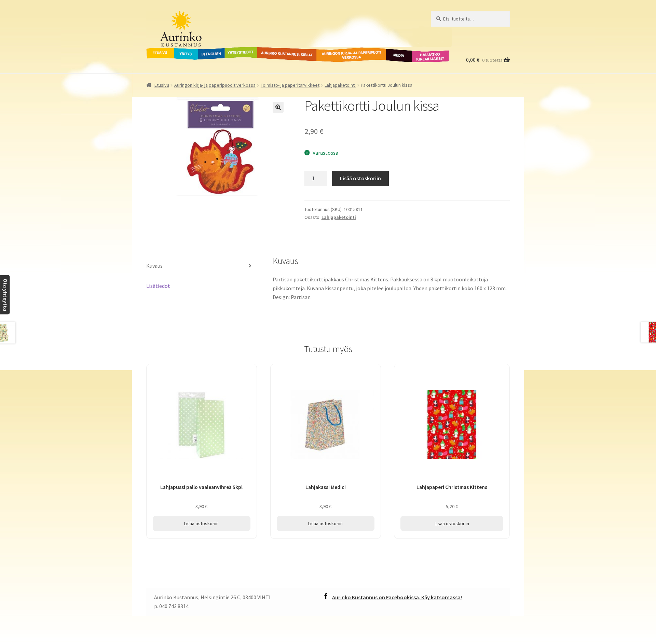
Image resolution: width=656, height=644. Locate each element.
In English (211, 50)
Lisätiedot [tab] (158, 285)
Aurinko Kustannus (188, 17)
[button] (278, 107)
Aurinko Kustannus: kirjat (285, 50)
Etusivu (155, 50)
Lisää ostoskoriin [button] (201, 523)
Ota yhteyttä (5, 294)
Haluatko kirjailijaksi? (425, 54)
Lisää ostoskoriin (360, 178)
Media (391, 50)
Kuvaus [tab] (154, 265)
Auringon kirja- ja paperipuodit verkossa (343, 54)
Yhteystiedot (239, 50)
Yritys (181, 50)
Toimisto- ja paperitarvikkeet (290, 85)
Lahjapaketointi (340, 85)
